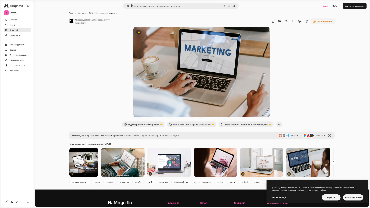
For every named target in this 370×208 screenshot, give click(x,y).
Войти (335, 5)
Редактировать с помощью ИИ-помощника (244, 125)
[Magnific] (120, 203)
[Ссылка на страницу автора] (71, 21)
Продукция (172, 203)
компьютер (124, 182)
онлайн (138, 182)
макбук (232, 182)
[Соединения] (6, 202)
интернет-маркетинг (80, 182)
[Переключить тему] (16, 202)
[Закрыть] (329, 135)
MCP (293, 135)
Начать (204, 203)
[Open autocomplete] (127, 6)
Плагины (319, 135)
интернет (110, 182)
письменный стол (181, 182)
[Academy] (11, 202)
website (257, 182)
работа (220, 182)
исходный (153, 32)
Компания (239, 203)
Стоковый (82, 13)
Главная (72, 13)
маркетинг (163, 182)
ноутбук (150, 182)
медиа (97, 182)
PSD (91, 13)
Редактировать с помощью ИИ (141, 125)
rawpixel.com (80, 23)
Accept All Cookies (353, 197)
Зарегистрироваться (354, 5)
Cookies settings (278, 197)
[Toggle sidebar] (28, 5)
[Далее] (333, 162)
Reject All (331, 197)
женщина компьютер (202, 182)
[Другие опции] (293, 21)
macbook (244, 182)
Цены (325, 5)
